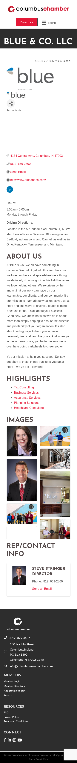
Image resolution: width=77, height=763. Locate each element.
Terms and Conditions (16, 721)
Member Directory (14, 686)
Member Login (12, 681)
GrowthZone (42, 759)
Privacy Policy (11, 716)
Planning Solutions (26, 402)
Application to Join (14, 690)
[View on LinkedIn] (10, 191)
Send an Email (42, 588)
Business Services (26, 392)
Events (8, 695)
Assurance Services (27, 397)
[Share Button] (11, 103)
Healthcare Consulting (29, 407)
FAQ (6, 712)
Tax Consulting (24, 387)
